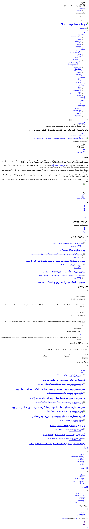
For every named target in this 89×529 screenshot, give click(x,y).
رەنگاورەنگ (78, 69)
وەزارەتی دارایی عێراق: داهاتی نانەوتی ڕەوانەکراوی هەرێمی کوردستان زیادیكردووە (48, 407)
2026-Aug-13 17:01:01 (75, 440)
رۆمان (79, 39)
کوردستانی (78, 51)
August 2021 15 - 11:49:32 (77, 135)
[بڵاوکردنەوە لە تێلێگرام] (84, 210)
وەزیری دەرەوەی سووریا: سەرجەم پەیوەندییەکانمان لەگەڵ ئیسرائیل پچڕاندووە (50, 389)
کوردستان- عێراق (73, 64)
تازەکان (82, 368)
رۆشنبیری (82, 34)
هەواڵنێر (82, 133)
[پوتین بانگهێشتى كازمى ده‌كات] (75, 243)
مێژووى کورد (77, 41)
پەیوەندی (82, 16)
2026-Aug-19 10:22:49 (75, 421)
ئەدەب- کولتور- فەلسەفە (74, 116)
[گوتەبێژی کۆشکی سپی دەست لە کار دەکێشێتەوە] (70, 429)
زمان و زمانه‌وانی (76, 36)
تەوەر (83, 83)
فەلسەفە (78, 46)
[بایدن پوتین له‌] (80, 264)
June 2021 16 (77, 268)
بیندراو (83, 371)
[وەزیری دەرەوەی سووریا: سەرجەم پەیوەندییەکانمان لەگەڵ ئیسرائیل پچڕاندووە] (62, 384)
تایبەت (83, 370)
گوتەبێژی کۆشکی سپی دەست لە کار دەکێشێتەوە (64, 434)
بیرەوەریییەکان (77, 110)
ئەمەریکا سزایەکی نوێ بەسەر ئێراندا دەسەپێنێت (64, 380)
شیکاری (75, 59)
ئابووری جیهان (74, 65)
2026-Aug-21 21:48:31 (75, 394)
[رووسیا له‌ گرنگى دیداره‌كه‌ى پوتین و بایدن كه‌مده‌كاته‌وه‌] (68, 275)
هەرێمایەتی (78, 113)
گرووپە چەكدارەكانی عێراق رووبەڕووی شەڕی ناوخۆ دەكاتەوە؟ (57, 416)
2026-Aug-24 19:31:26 (75, 376)
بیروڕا (83, 75)
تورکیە (79, 55)
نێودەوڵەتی (78, 47)
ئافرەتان (82, 85)
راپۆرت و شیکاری (80, 70)
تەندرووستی (77, 67)
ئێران (79, 54)
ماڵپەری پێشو (80, 515)
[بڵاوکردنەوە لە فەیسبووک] (84, 205)
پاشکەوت (85, 358)
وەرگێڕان (78, 74)
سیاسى (79, 42)
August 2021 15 (76, 257)
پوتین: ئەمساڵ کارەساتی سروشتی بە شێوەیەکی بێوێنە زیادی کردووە (55, 261)
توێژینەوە (82, 77)
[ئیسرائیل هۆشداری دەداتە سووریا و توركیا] (72, 420)
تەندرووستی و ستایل (75, 93)
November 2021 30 (76, 246)
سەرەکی (81, 123)
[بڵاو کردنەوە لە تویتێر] (84, 207)
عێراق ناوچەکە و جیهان (74, 52)
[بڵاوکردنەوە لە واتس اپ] (84, 211)
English (81, 8)
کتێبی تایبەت (77, 102)
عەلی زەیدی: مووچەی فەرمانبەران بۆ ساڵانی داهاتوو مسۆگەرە (57, 398)
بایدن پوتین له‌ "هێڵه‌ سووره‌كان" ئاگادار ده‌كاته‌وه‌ (64, 272)
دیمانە (83, 98)
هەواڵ (83, 49)
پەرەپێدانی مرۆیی (76, 103)
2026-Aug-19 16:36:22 (75, 403)
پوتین (83, 149)
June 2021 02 (77, 278)
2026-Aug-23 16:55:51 (75, 385)
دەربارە (83, 19)
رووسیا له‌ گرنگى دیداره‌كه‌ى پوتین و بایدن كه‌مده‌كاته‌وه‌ (61, 282)
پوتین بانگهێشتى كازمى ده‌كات (72, 250)
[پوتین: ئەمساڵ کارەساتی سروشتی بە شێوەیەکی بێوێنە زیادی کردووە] (68, 138)
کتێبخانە (79, 95)
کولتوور (79, 44)
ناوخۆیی (79, 72)
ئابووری (79, 60)
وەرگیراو (78, 82)
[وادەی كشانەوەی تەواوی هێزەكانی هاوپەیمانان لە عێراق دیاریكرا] (66, 438)
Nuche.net (65, 518)
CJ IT (76, 518)
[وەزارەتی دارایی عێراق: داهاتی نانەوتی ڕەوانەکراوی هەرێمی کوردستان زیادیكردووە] (60, 402)
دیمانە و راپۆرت (77, 90)
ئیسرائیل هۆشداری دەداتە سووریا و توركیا (67, 425)
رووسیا (83, 150)
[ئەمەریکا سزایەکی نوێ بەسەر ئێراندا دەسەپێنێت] (70, 375)
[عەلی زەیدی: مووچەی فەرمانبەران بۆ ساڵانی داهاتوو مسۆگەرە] (66, 393)
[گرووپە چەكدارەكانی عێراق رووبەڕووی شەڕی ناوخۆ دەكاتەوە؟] (66, 411)
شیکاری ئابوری (73, 62)
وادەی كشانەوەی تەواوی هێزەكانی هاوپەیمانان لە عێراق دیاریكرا (57, 443)
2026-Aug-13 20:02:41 (75, 431)
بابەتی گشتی (81, 105)
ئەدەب (79, 37)
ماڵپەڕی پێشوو (80, 13)
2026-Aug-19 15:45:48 (75, 412)
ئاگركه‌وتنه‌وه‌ (81, 152)
